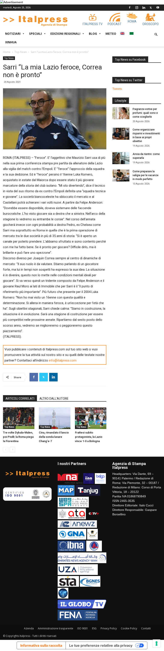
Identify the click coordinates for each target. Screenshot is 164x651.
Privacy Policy (109, 628)
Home (6, 52)
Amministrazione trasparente (55, 628)
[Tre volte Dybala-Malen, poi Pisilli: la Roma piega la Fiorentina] (18, 418)
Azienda (29, 628)
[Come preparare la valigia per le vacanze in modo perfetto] (120, 176)
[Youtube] (158, 7)
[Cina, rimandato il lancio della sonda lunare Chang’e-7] (54, 418)
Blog (93, 34)
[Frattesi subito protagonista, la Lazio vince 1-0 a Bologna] (90, 418)
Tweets (117, 88)
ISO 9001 (82, 628)
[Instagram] (136, 7)
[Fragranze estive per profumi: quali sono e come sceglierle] (120, 113)
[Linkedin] (144, 7)
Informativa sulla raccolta (41, 645)
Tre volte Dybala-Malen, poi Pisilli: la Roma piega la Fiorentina (18, 437)
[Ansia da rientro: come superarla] (120, 158)
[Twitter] (151, 7)
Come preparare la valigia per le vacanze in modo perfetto (145, 175)
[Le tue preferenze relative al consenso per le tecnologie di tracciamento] (156, 643)
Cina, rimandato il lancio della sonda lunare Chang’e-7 (54, 437)
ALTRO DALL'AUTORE (54, 398)
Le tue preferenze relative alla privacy (100, 645)
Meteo (110, 34)
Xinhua (11, 42)
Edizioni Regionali (65, 34)
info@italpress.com (62, 360)
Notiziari (12, 34)
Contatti (146, 628)
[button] (156, 35)
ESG (94, 628)
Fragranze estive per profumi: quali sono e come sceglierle (145, 113)
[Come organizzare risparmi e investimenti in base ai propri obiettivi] (120, 134)
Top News (21, 52)
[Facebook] (129, 7)
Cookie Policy (129, 628)
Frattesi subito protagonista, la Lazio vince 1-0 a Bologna (88, 437)
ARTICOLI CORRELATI (20, 398)
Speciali (35, 34)
